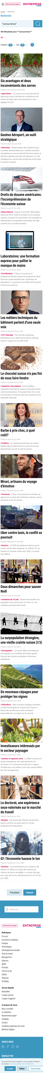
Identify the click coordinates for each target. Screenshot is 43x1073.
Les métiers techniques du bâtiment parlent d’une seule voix (21, 322)
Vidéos (4, 974)
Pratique (5, 943)
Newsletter (6, 991)
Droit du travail (7, 953)
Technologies (7, 946)
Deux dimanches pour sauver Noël (21, 589)
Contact (5, 1022)
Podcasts (5, 977)
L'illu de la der (7, 970)
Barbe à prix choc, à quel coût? (18, 432)
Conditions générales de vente (13, 1026)
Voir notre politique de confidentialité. (21, 1064)
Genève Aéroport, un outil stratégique (18, 137)
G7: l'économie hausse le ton (20, 858)
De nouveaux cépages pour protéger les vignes (19, 694)
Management (7, 957)
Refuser (22, 1068)
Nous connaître (7, 1008)
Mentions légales (8, 1029)
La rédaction (6, 1012)
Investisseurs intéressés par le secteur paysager (20, 748)
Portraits (5, 967)
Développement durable (11, 950)
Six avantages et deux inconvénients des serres (18, 83)
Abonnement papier (13, 4)
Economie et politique (10, 939)
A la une (5, 936)
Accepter (10, 1068)
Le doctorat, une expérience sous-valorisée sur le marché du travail (21, 807)
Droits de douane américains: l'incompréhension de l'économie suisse (21, 199)
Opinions (5, 960)
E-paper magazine (8, 998)
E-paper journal (7, 994)
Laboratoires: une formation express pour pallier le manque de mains (20, 260)
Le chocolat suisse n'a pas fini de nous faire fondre (21, 376)
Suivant (29, 892)
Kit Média (5, 981)
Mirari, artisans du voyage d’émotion (19, 484)
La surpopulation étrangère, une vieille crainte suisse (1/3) (21, 640)
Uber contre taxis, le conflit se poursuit (21, 535)
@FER (4, 963)
